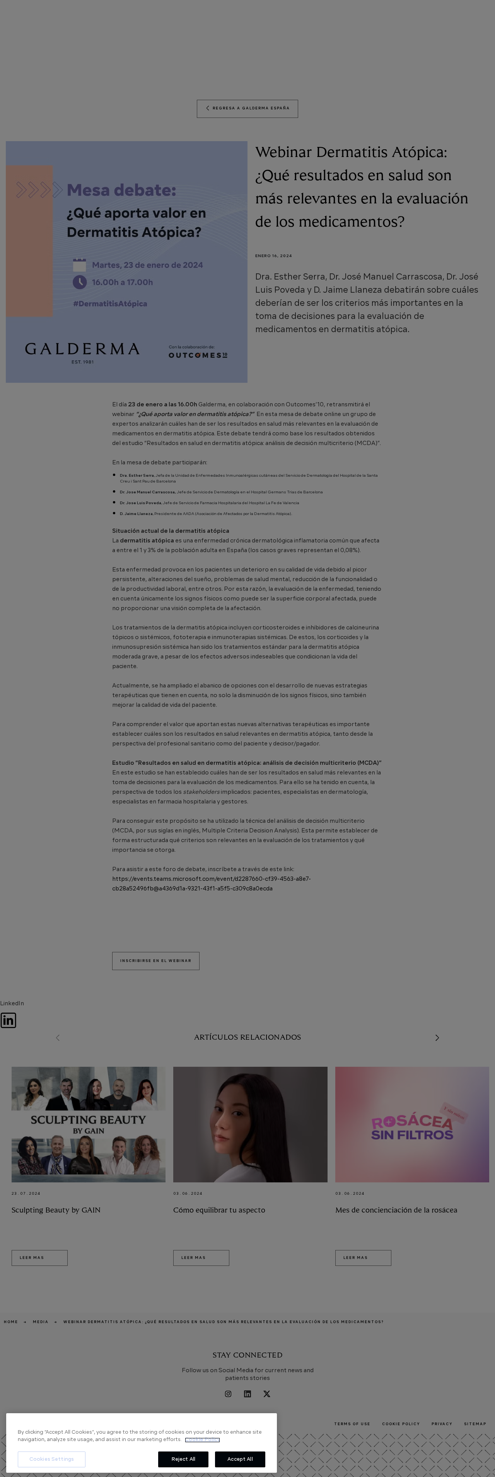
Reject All (183, 1459)
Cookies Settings (51, 1459)
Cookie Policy (202, 1440)
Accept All (240, 1459)
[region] (141, 1443)
